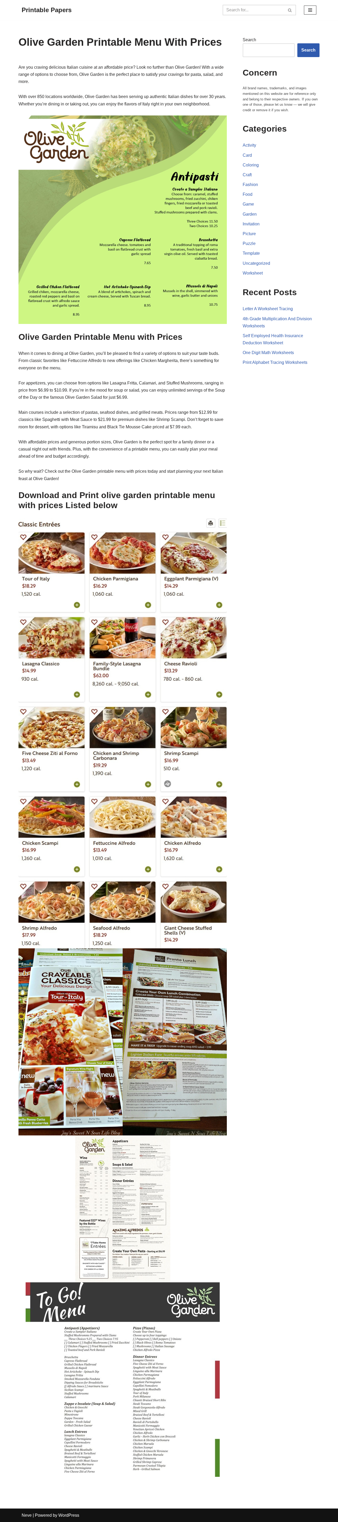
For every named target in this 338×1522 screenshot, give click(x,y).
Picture (249, 233)
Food (247, 194)
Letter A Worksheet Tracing (268, 309)
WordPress (68, 1515)
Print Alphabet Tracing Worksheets (275, 362)
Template (251, 253)
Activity (249, 145)
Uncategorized (256, 263)
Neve (27, 1515)
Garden (250, 214)
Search (249, 40)
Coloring (251, 165)
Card (247, 155)
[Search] (290, 10)
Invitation (251, 224)
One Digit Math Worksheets (268, 352)
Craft (247, 175)
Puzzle (249, 243)
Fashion (250, 184)
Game (248, 204)
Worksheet (253, 273)
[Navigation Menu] (310, 10)
